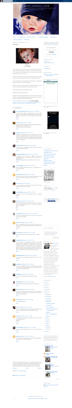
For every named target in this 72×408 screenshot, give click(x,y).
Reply (17, 118)
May (47, 321)
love (25, 102)
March (47, 325)
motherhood (29, 102)
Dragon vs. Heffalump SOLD (51, 314)
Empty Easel (46, 158)
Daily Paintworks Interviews (49, 155)
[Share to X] (35, 101)
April (47, 323)
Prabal (17, 122)
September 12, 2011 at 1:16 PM (30, 327)
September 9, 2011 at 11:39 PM (27, 299)
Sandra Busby (19, 240)
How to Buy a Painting (31, 37)
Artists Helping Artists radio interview (51, 150)
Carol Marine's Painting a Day (51, 356)
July (47, 318)
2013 (46, 289)
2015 (46, 285)
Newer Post (15, 368)
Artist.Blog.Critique (47, 152)
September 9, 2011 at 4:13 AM (28, 240)
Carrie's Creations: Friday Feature (50, 154)
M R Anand (18, 299)
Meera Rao (18, 222)
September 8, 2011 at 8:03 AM (29, 165)
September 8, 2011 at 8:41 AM (24, 183)
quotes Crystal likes (48, 228)
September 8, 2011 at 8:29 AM (28, 174)
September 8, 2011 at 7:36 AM (30, 145)
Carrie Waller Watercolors (21, 111)
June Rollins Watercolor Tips (49, 163)
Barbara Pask (19, 289)
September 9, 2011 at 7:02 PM (28, 289)
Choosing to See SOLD (50, 303)
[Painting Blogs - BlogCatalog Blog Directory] (51, 386)
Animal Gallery (53, 37)
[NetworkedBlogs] (51, 199)
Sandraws (45, 165)
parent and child (37, 102)
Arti (17, 183)
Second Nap (53, 372)
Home (15, 37)
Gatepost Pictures (48, 364)
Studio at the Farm (19, 145)
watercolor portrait (31, 103)
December (48, 294)
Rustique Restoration (20, 255)
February (48, 327)
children (19, 102)
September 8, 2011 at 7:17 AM (27, 132)
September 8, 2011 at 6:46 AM (33, 111)
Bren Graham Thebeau (20, 154)
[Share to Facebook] (36, 101)
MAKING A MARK (49, 346)
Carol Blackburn (19, 192)
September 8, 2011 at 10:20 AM (31, 213)
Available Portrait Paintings (43, 37)
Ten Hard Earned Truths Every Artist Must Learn (51, 309)
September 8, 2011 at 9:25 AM (27, 201)
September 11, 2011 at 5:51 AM (25, 307)
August (47, 316)
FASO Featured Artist (48, 160)
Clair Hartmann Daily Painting (51, 371)
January (48, 329)
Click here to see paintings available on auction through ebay (51, 75)
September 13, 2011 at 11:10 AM (26, 336)
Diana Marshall (19, 174)
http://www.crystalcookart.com (37, 398)
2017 (46, 282)
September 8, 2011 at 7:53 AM (31, 154)
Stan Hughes (18, 274)
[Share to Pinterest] (37, 101)
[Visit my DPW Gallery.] (50, 84)
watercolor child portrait (19, 103)
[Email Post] (30, 100)
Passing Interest (49, 305)
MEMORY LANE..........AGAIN (54, 366)
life (22, 102)
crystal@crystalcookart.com (49, 62)
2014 (46, 287)
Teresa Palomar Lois (20, 213)
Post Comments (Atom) (22, 370)
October (48, 298)
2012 (46, 291)
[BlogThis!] (33, 101)
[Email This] (32, 101)
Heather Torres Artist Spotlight (49, 162)
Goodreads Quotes (56, 237)
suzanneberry (19, 264)
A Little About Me (21, 37)
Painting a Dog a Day (49, 353)
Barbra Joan (18, 201)
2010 (46, 331)
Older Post (40, 368)
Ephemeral (48, 312)
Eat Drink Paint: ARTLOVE (49, 157)
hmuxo (17, 307)
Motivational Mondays (18, 39)
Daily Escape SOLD (50, 307)
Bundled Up (48, 301)
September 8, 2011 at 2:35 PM (26, 222)
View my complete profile (50, 276)
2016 (46, 284)
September (48, 300)
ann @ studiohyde (19, 165)
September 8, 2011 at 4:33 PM (29, 232)
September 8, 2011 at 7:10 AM (25, 122)
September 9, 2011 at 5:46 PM (28, 281)
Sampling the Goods (54, 357)
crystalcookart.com (47, 68)
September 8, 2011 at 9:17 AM (29, 192)
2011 (46, 293)
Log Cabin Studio (19, 327)
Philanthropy (26, 39)
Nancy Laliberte (19, 232)
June (47, 320)
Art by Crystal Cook (36, 6)
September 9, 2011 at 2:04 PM (27, 274)
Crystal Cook (55, 243)
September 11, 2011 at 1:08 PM (26, 316)
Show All (58, 379)
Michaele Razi (19, 281)
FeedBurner (54, 54)
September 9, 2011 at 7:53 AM (30, 255)
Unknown (18, 316)
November (48, 296)
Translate (53, 189)
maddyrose (18, 132)
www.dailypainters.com (53, 128)
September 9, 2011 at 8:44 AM (28, 264)
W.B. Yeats (53, 234)
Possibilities (47, 354)
